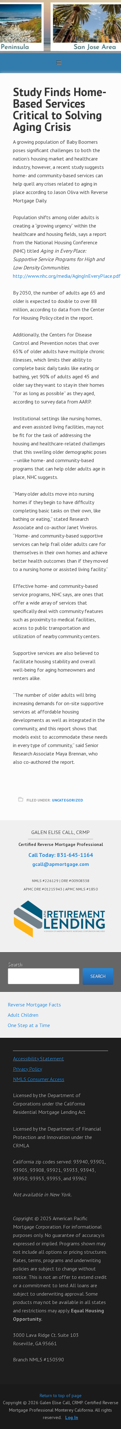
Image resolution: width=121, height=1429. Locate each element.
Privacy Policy (27, 1068)
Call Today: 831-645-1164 (60, 855)
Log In (71, 1417)
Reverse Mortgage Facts (34, 1004)
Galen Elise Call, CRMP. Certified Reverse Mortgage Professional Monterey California (60, 26)
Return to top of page (61, 1395)
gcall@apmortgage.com (60, 864)
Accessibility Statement (38, 1058)
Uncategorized (67, 800)
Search (15, 964)
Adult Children (23, 1015)
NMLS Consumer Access (38, 1079)
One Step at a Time (29, 1025)
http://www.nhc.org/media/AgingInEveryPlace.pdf (67, 276)
